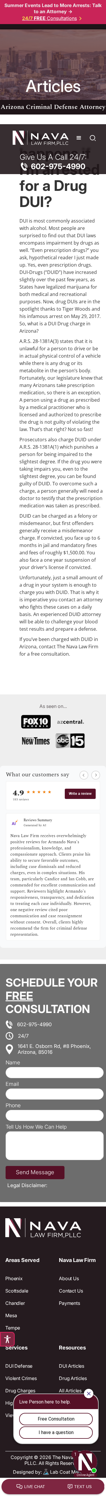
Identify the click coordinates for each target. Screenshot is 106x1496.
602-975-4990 (34, 1024)
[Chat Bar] (53, 1487)
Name (13, 1063)
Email (12, 1084)
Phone (13, 1105)
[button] (79, 138)
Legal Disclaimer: (27, 1185)
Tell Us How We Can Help (36, 1127)
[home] (39, 138)
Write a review (80, 794)
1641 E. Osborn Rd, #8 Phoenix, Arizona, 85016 (54, 1049)
